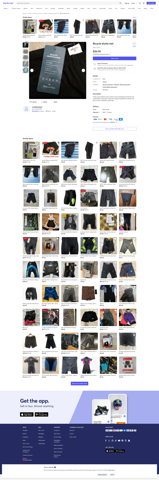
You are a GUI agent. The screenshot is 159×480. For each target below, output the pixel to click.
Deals (24, 440)
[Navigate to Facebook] (105, 440)
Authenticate (41, 443)
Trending (25, 430)
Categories (25, 437)
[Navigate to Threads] (125, 440)
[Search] (120, 3)
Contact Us (57, 430)
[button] (140, 3)
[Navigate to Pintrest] (122, 440)
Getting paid (41, 440)
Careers (72, 433)
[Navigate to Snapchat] (129, 440)
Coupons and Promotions (26, 451)
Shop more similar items (79, 383)
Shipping (40, 437)
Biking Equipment (54, 13)
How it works (26, 443)
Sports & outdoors (37, 13)
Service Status (57, 437)
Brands (24, 433)
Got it (112, 474)
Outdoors (45, 13)
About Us (72, 430)
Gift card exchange (28, 447)
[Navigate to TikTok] (115, 440)
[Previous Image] (32, 70)
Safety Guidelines (58, 445)
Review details (102, 474)
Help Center (57, 433)
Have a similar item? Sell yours (114, 129)
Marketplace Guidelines (57, 441)
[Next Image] (83, 70)
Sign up (127, 3)
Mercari (25, 13)
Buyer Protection (58, 448)
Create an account (27, 455)
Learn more (130, 65)
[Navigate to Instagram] (112, 440)
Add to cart (114, 58)
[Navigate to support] (107, 430)
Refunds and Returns (57, 456)
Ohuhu (29, 13)
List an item (151, 3)
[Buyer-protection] (109, 54)
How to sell (41, 430)
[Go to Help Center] (99, 79)
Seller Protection (58, 452)
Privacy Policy (111, 470)
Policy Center (73, 437)
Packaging (41, 433)
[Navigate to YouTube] (119, 440)
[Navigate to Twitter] (109, 440)
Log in (133, 3)
